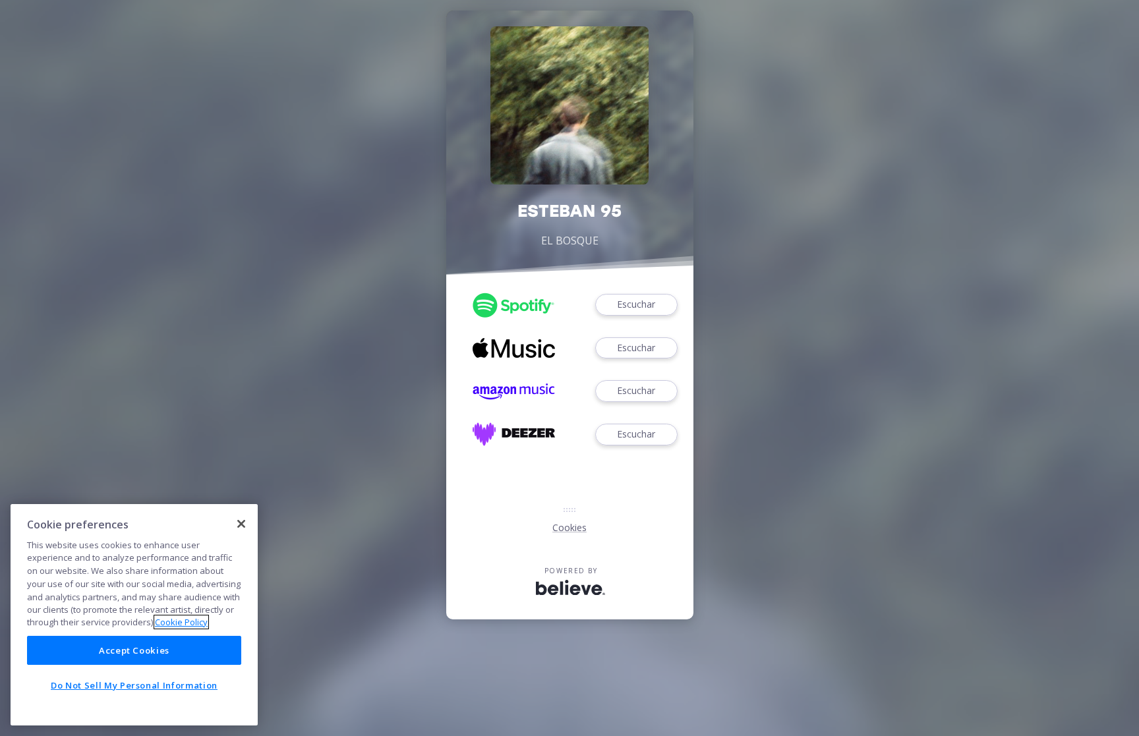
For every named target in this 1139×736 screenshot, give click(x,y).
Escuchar (636, 304)
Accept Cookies (134, 650)
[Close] (241, 523)
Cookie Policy (181, 622)
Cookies (569, 527)
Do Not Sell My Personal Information (134, 685)
